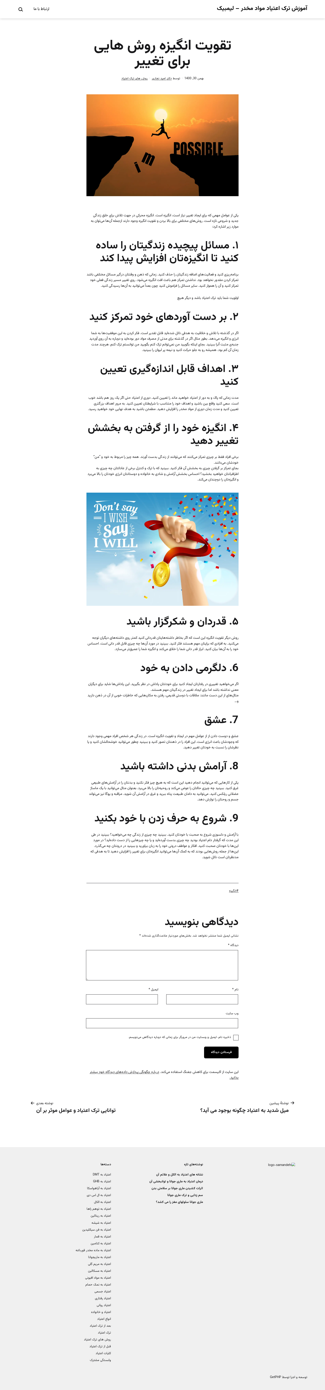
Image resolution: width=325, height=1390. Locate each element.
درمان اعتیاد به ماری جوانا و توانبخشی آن (176, 1181)
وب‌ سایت (232, 1013)
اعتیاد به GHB (102, 1181)
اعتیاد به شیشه (101, 1222)
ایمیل (153, 989)
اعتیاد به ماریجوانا (99, 1257)
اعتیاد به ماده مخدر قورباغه (93, 1250)
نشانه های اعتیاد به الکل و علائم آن (179, 1175)
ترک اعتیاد (104, 1332)
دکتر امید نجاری (162, 78)
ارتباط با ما (41, 9)
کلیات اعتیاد (103, 1353)
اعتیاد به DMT (102, 1174)
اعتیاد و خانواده (101, 1312)
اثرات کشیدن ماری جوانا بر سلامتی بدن (177, 1188)
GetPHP (275, 1377)
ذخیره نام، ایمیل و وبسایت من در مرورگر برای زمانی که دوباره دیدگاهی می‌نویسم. (179, 1037)
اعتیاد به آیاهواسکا (99, 1188)
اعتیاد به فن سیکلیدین (96, 1229)
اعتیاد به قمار (102, 1236)
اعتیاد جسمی (102, 1291)
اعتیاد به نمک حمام (98, 1284)
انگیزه (232, 891)
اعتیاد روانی (104, 1305)
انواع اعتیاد (104, 1319)
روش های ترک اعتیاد (134, 78)
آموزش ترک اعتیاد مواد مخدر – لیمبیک (262, 8)
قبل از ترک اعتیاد (100, 1346)
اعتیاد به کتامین (101, 1243)
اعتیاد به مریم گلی (99, 1264)
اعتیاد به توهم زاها (99, 1209)
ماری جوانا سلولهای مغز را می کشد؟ (179, 1202)
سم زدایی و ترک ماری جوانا (185, 1195)
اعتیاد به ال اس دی (99, 1195)
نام (235, 989)
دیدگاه (233, 945)
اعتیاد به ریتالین (101, 1215)
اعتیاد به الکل (102, 1202)
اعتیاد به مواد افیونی (98, 1277)
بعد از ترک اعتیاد (100, 1325)
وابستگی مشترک (100, 1360)
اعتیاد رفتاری (103, 1298)
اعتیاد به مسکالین (99, 1271)
